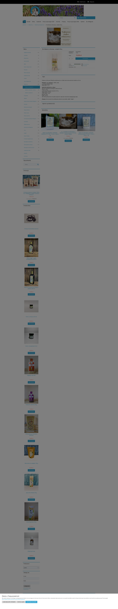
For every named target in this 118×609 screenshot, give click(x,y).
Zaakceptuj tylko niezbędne (9, 601)
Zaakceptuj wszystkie (31, 601)
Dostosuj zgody (20, 601)
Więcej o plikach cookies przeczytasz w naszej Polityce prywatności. (13, 599)
